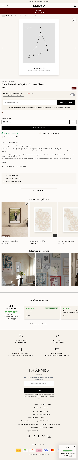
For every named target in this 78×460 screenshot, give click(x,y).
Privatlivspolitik (45, 421)
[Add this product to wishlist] (74, 20)
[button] (72, 122)
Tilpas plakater (39, 128)
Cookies (42, 417)
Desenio (44, 454)
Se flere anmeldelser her (39, 324)
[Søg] (7, 5)
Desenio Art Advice (46, 404)
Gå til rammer (39, 191)
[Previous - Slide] (2, 47)
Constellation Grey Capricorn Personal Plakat (26, 16)
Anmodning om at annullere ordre (50, 424)
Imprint (35, 411)
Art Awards (34, 427)
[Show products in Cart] (75, 5)
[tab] (13, 78)
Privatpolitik (21, 107)
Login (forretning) (32, 431)
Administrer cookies (46, 427)
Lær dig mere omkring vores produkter (14, 166)
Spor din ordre (44, 411)
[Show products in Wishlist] (71, 5)
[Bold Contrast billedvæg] (18, 269)
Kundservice (44, 408)
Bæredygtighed (33, 417)
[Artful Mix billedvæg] (52, 269)
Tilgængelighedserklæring (29, 421)
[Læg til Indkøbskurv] (55, 235)
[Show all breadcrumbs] (4, 16)
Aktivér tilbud (66, 102)
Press (36, 408)
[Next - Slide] (75, 47)
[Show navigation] (3, 5)
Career (35, 414)
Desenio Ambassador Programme (27, 424)
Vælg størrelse (6, 118)
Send (39, 390)
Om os (36, 404)
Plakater (10, 16)
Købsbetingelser (45, 414)
